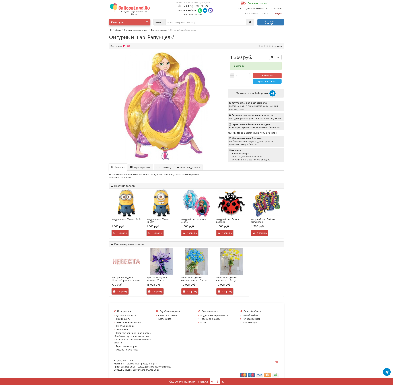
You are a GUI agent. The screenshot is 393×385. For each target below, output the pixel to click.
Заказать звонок (193, 14)
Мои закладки (250, 322)
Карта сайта (164, 318)
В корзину (267, 75)
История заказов (252, 318)
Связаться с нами (167, 315)
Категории (117, 22)
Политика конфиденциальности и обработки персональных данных (132, 334)
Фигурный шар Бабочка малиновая (263, 220)
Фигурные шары (159, 30)
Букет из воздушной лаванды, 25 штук (156, 279)
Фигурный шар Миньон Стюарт (158, 220)
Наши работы (123, 318)
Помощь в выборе (187, 10)
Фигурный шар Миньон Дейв (126, 219)
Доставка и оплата (126, 315)
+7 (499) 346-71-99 (195, 6)
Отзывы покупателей (127, 349)
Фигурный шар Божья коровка (227, 220)
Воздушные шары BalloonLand (129, 369)
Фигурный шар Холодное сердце (194, 220)
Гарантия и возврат (126, 346)
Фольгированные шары (136, 30)
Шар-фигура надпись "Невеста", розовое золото (125, 279)
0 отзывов (277, 46)
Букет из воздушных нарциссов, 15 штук (226, 279)
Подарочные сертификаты (214, 315)
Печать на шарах (125, 325)
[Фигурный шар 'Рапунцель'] (167, 106)
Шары (118, 30)
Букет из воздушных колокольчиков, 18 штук (194, 279)
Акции (203, 322)
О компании (122, 329)
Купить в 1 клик (267, 81)
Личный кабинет (251, 315)
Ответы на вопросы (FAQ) (129, 322)
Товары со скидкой (210, 318)
